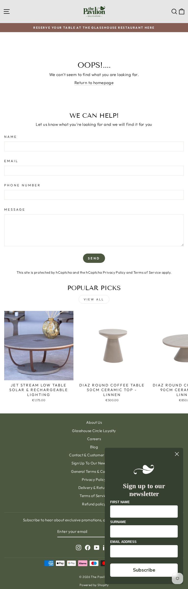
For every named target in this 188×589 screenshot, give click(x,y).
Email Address (123, 542)
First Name (120, 502)
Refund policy (94, 504)
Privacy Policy (114, 272)
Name (10, 137)
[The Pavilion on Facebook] (87, 547)
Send (94, 258)
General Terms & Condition (94, 471)
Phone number (22, 185)
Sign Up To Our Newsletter (93, 463)
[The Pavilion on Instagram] (78, 547)
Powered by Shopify (94, 585)
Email (11, 161)
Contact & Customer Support (94, 455)
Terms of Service (147, 272)
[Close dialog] (177, 454)
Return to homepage (94, 82)
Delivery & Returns (94, 487)
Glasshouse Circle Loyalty (94, 430)
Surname (118, 522)
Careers (94, 438)
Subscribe (144, 570)
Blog (94, 447)
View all (94, 299)
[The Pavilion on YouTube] (96, 547)
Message (14, 209)
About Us (94, 422)
